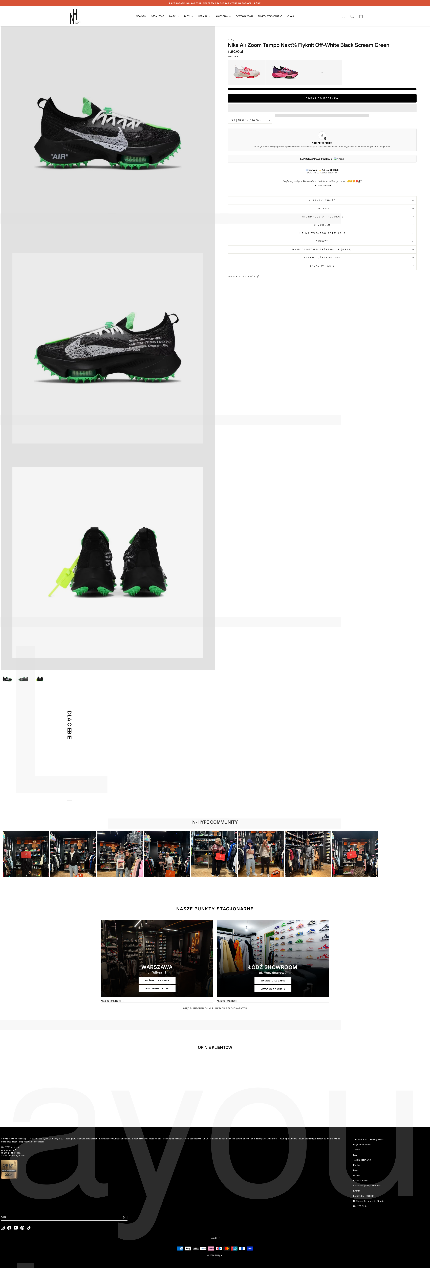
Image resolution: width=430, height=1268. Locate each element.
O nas (290, 16)
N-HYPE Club (360, 1206)
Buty (187, 16)
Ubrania (203, 16)
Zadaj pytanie (322, 266)
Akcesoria (222, 16)
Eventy (356, 1190)
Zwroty (356, 1149)
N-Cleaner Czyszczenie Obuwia (368, 1200)
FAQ (355, 1154)
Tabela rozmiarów (362, 1159)
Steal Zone (157, 16)
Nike (231, 39)
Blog (355, 1170)
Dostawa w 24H (244, 16)
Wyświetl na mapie (157, 980)
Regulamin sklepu (362, 1144)
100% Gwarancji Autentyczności (368, 1139)
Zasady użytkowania (322, 257)
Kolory (233, 56)
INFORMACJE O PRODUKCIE (322, 216)
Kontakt (356, 1164)
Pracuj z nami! (360, 1180)
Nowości (141, 16)
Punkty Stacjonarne (270, 16)
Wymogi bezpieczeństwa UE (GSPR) (322, 249)
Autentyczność (322, 200)
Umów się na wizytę (273, 988)
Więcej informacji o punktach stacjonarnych (215, 1008)
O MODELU (322, 225)
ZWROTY (322, 241)
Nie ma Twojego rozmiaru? (322, 233)
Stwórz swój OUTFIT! (363, 1195)
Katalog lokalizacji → (112, 1000)
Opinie (356, 1175)
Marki (173, 16)
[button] (322, 108)
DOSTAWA (322, 208)
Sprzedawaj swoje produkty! (367, 1185)
